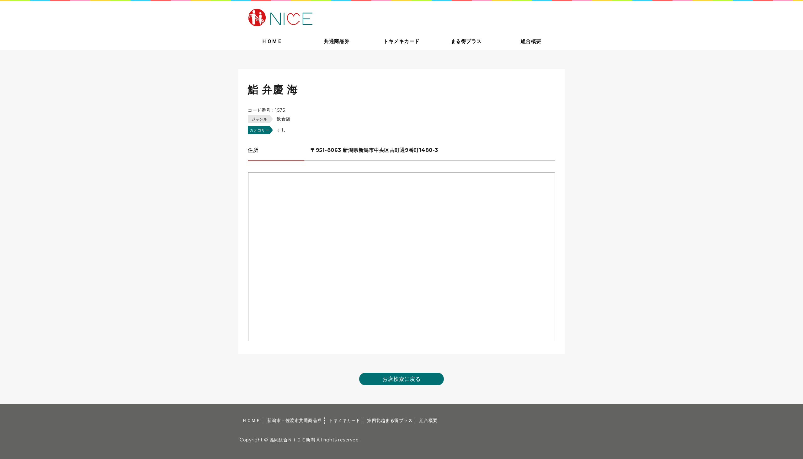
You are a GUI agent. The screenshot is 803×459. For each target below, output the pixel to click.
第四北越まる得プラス (389, 420)
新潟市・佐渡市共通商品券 (294, 420)
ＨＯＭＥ (272, 41)
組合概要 (531, 41)
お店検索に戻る (401, 379)
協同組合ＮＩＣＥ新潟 (292, 440)
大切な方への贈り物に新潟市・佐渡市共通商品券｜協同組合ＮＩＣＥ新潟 (325, 17)
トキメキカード (401, 41)
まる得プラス (466, 41)
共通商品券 (337, 41)
